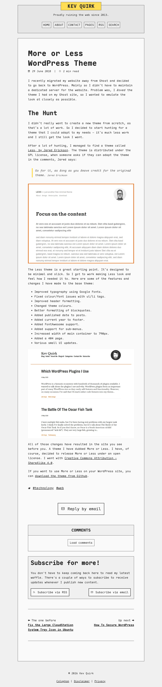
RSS (101, 25)
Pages (89, 25)
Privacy (100, 681)
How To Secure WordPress (114, 625)
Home (46, 25)
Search (114, 25)
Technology (44, 488)
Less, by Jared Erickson (48, 150)
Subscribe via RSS (51, 592)
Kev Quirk (81, 6)
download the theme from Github (61, 476)
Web (61, 488)
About (59, 25)
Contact (74, 25)
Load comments (81, 543)
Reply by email (83, 509)
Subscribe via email (111, 592)
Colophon (62, 681)
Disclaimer (82, 681)
